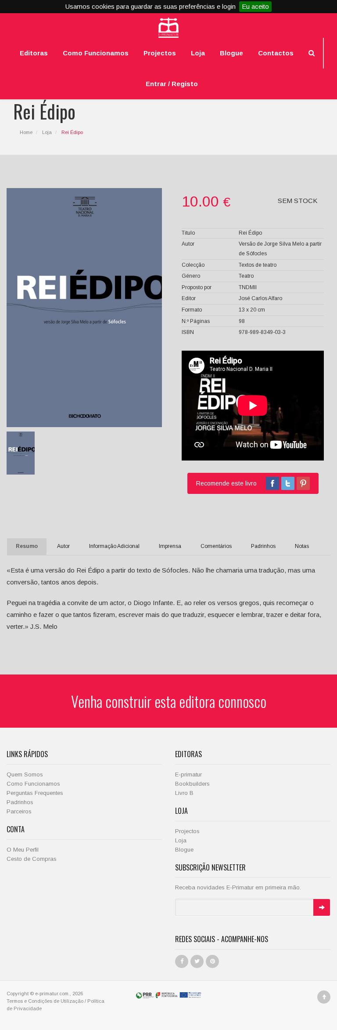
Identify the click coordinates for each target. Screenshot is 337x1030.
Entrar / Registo (172, 83)
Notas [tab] (302, 546)
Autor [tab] (63, 546)
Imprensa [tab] (170, 546)
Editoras (34, 53)
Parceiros (19, 811)
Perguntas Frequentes (35, 793)
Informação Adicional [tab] (114, 546)
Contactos (276, 53)
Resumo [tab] (27, 546)
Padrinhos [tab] (263, 546)
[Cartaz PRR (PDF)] (168, 994)
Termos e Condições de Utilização (45, 1001)
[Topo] (323, 997)
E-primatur (188, 774)
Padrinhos (20, 802)
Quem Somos (25, 774)
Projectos (159, 53)
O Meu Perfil (23, 849)
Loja (198, 53)
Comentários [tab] (216, 546)
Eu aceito (255, 6)
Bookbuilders (192, 783)
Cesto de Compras (32, 859)
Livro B (184, 793)
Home (26, 132)
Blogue (231, 53)
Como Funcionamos (96, 53)
